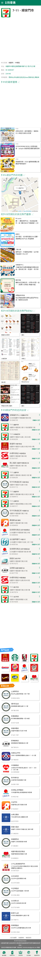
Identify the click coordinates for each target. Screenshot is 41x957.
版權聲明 (21, 938)
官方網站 (29, 955)
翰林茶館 (18, 280)
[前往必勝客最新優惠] (34, 671)
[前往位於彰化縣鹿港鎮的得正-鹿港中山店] (6, 920)
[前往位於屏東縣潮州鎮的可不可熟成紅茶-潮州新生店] (6, 711)
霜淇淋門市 (37, 955)
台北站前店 (15, 876)
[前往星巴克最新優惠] (15, 661)
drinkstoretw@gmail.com (30, 947)
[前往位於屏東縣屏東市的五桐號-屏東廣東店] (6, 748)
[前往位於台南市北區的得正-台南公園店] (6, 821)
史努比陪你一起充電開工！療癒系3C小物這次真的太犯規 (27, 132)
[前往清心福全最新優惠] (34, 681)
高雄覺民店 (15, 839)
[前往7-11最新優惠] (34, 661)
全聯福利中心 (20, 265)
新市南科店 (15, 778)
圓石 (23, 335)
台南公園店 (15, 814)
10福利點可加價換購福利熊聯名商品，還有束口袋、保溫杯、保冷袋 (27, 268)
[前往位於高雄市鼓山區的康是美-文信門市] (6, 809)
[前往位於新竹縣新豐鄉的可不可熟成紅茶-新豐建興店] (6, 723)
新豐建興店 (15, 716)
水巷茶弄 (4, 359)
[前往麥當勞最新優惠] (5, 661)
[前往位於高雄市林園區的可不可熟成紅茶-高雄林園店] (6, 735)
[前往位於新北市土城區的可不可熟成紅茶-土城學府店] (6, 698)
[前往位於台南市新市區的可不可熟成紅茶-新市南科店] (6, 785)
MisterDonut (25, 382)
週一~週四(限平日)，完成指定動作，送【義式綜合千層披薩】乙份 (27, 222)
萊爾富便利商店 (20, 295)
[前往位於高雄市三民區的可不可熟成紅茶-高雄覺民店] (6, 846)
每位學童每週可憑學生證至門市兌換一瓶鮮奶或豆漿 (27, 299)
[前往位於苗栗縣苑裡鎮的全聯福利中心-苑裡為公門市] (6, 760)
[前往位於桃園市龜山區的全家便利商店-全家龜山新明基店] (6, 797)
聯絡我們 (28, 938)
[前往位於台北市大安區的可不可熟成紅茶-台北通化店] (6, 908)
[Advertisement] (20, 39)
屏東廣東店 (15, 741)
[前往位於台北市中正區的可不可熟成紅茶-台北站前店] (6, 883)
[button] (20, 193)
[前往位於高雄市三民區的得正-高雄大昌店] (6, 834)
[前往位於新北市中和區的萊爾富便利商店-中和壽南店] (6, 772)
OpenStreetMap (27, 211)
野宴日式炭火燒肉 (6, 406)
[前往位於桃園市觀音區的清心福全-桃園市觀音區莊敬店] (6, 858)
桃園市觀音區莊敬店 (18, 851)
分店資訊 (20, 955)
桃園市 (11, 63)
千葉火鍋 (18, 249)
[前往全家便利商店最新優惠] (24, 671)
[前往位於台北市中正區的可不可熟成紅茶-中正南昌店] (6, 895)
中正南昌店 (15, 888)
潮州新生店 (15, 704)
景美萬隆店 (15, 925)
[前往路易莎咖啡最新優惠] (24, 681)
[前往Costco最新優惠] (5, 671)
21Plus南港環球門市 (18, 864)
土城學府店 (15, 691)
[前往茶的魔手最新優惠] (5, 681)
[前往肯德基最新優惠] (24, 661)
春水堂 (3, 382)
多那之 (24, 359)
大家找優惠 (13, 938)
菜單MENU (12, 955)
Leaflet (19, 211)
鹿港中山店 (15, 913)
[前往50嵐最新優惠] (15, 681)
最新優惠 (4, 955)
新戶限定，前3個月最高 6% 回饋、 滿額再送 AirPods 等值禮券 (27, 238)
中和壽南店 (15, 765)
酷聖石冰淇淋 (5, 335)
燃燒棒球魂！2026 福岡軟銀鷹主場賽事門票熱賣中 (27, 163)
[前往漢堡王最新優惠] (15, 671)
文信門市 (14, 802)
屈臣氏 (18, 234)
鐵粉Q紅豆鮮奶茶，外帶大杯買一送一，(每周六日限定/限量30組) (27, 284)
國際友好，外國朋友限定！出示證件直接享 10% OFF (27, 253)
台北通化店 (15, 901)
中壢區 (17, 63)
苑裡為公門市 (15, 753)
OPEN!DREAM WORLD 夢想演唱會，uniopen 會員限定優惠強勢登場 (27, 147)
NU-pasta (18, 218)
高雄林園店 (15, 728)
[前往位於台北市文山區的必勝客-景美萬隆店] (6, 932)
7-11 (17, 129)
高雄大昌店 (15, 827)
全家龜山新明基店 (17, 790)
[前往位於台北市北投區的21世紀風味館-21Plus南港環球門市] (6, 871)
